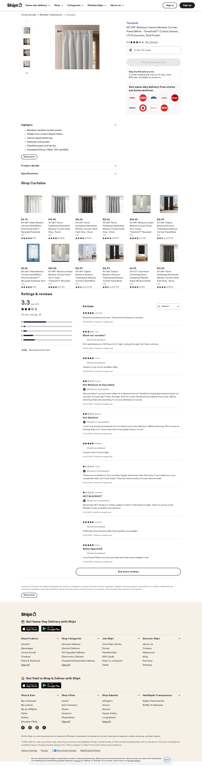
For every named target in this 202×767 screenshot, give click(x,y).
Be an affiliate (29, 709)
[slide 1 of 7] (26, 30)
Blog (145, 656)
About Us (148, 644)
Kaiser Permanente (153, 701)
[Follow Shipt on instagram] (30, 728)
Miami (65, 709)
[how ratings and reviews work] (40, 314)
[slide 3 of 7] (26, 52)
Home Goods (28, 652)
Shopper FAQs (29, 721)
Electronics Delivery (73, 656)
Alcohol (25, 644)
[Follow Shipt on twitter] (44, 728)
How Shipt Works (112, 644)
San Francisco (69, 705)
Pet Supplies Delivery (73, 652)
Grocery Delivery (71, 644)
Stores (105, 648)
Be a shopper (28, 701)
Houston (66, 713)
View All (25, 665)
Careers (147, 648)
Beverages (27, 648)
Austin (65, 701)
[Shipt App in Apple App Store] (30, 629)
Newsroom (149, 652)
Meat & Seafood (30, 661)
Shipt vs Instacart (112, 661)
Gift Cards (108, 656)
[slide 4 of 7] (26, 63)
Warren (106, 709)
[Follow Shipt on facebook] (23, 728)
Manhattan (68, 717)
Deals (105, 665)
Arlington (107, 701)
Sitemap (147, 665)
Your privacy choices (66, 751)
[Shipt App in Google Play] (51, 629)
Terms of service (29, 751)
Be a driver (27, 705)
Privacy (44, 751)
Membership (109, 652)
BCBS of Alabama (153, 705)
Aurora (106, 705)
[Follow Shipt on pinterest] (37, 728)
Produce (25, 656)
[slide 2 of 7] (26, 41)
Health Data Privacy (90, 751)
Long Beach (109, 717)
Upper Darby (109, 713)
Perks (24, 713)
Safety (25, 717)
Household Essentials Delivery (78, 661)
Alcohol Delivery (71, 648)
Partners (147, 661)
